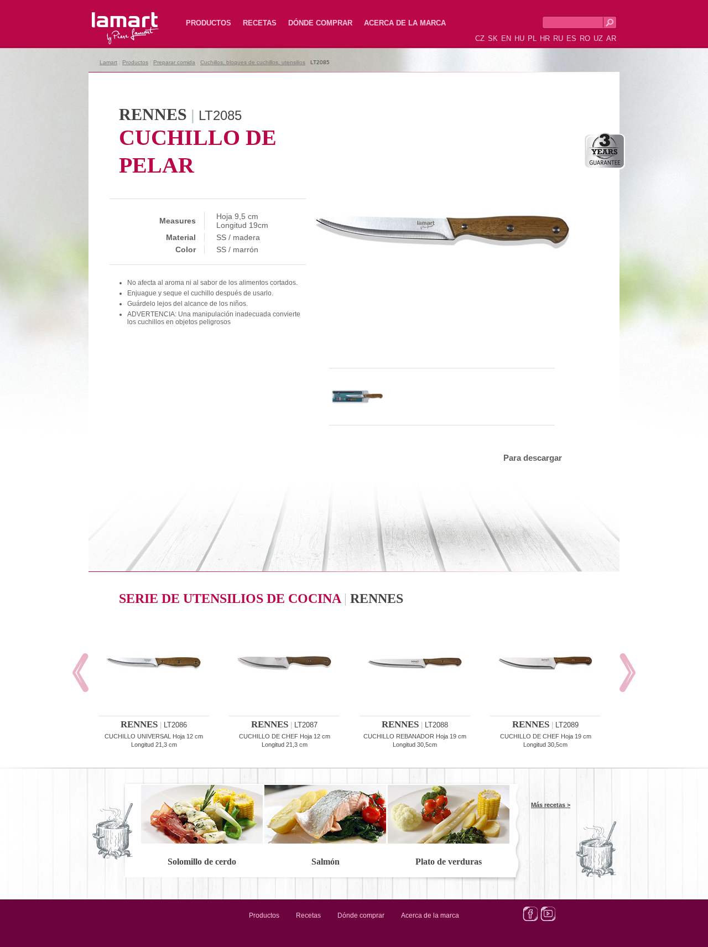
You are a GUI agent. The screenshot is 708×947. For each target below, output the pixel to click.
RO (585, 38)
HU (519, 38)
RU (558, 38)
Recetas (260, 23)
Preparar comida (174, 62)
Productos (208, 23)
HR (545, 38)
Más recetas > (550, 805)
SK (493, 38)
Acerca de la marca (405, 23)
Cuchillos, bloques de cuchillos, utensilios (252, 62)
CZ (480, 38)
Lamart (113, 19)
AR (611, 38)
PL (532, 38)
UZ (598, 38)
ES (571, 38)
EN (506, 38)
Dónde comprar (320, 23)
